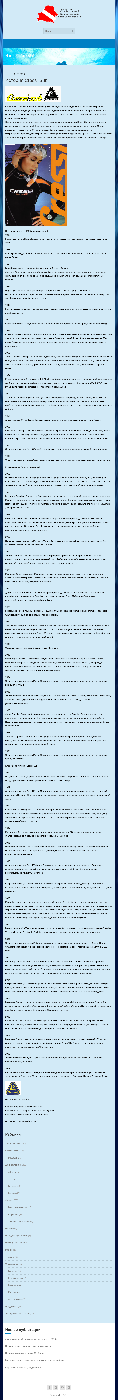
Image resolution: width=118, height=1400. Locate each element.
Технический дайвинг (19, 1221)
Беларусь (13, 1186)
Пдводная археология (16, 1235)
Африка (12, 1172)
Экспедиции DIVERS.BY (17, 1313)
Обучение (13, 1214)
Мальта (12, 1193)
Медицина (13, 1158)
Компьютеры (14, 1285)
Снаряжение (11, 1264)
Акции (11, 1257)
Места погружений (17, 1207)
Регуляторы (14, 1292)
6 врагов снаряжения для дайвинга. (23, 1367)
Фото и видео (15, 1299)
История (9, 1228)
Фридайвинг (11, 1306)
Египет (14, 1179)
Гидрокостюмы (15, 1278)
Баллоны (12, 1271)
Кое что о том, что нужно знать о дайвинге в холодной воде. (35, 1360)
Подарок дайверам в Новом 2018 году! (24, 1353)
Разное (8, 1250)
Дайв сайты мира (14, 1165)
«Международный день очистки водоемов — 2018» (31, 1339)
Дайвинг (9, 1200)
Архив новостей (13, 1143)
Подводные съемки (15, 1242)
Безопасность (12, 1150)
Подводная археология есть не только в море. (28, 1346)
